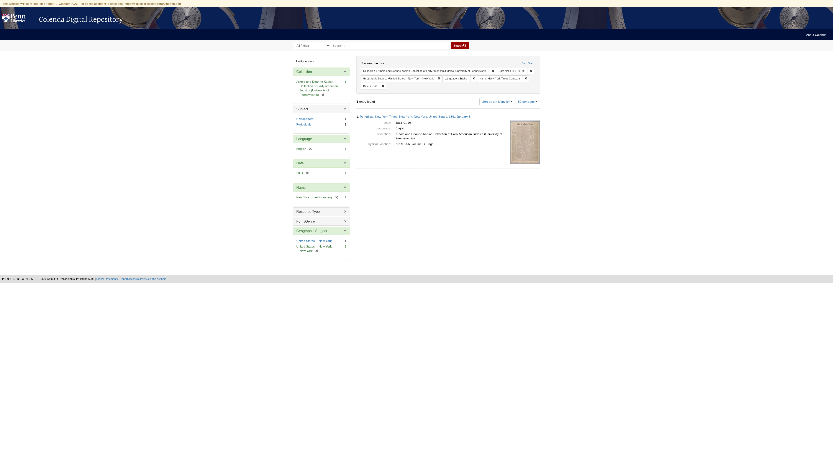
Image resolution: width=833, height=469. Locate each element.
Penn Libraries (17, 279)
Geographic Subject (311, 231)
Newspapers (304, 119)
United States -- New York (314, 241)
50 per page (527, 101)
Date (300, 163)
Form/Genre (305, 221)
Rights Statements (107, 279)
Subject (302, 109)
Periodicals (303, 124)
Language (304, 139)
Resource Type (308, 211)
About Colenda (816, 34)
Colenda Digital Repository (18, 19)
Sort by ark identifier (496, 101)
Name (301, 187)
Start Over (527, 63)
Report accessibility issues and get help (143, 279)
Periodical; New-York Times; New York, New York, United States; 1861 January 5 (415, 116)
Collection (304, 72)
